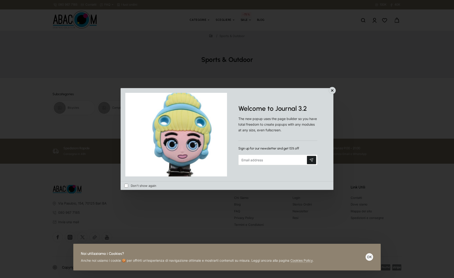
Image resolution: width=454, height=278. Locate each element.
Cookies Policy (301, 260)
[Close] (332, 90)
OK (369, 257)
